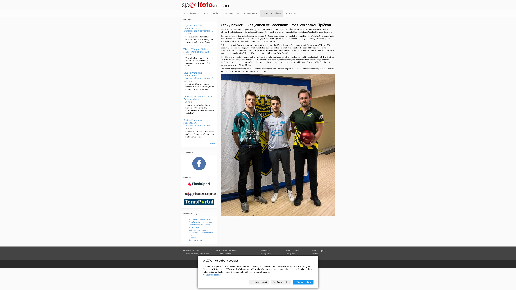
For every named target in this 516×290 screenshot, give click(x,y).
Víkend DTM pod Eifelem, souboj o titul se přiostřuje (196, 50)
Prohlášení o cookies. (212, 274)
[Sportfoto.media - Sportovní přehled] (205, 5)
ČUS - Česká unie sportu (198, 230)
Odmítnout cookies (281, 282)
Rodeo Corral (194, 227)
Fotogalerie (250, 13)
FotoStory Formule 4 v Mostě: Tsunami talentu (197, 98)
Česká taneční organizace (199, 224)
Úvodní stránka (191, 13)
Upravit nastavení (259, 282)
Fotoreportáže (211, 13)
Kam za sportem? (231, 13)
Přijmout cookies (303, 282)
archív (212, 143)
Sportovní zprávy (271, 13)
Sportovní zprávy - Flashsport (201, 219)
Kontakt (290, 13)
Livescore (193, 238)
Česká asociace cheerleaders (201, 222)
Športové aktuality (196, 240)
